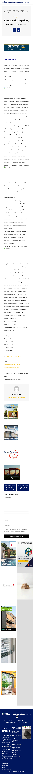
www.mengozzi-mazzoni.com (14, 356)
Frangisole (8, 12)
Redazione (9, 24)
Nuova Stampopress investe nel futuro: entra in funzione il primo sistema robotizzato (6, 739)
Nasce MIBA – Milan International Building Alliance (16, 750)
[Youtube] (17, 716)
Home (9, 10)
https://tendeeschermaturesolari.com (16, 397)
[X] (14, 30)
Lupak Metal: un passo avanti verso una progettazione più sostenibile (7, 754)
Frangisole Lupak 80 (23, 488)
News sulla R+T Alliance (16, 732)
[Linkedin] (18, 30)
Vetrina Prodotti (18, 10)
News (3, 747)
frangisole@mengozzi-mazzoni (12, 364)
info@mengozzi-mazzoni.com (11, 367)
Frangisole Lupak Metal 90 (10, 488)
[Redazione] (16, 389)
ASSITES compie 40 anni (5, 765)
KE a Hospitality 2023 (15, 740)
